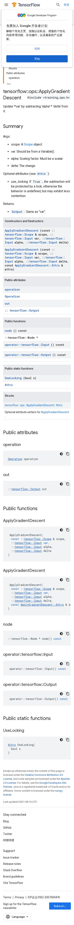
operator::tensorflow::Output (28, 355)
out (7, 303)
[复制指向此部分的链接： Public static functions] (56, 718)
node (9, 331)
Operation (12, 296)
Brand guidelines (13, 876)
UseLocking (14, 378)
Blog (6, 821)
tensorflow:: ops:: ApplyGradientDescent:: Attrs (33, 405)
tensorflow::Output (24, 310)
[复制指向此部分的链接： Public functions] (43, 509)
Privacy (19, 897)
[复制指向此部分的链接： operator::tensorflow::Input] (58, 654)
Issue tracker (11, 857)
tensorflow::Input (19, 238)
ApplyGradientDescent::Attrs (38, 265)
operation (12, 289)
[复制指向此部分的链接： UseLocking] (29, 730)
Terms (7, 897)
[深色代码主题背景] (61, 454)
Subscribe (60, 906)
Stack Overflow (12, 870)
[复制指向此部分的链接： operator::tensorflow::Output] (62, 685)
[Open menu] (6, 5)
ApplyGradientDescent (22, 230)
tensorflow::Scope (20, 234)
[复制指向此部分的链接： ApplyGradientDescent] (50, 521)
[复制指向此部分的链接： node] (17, 624)
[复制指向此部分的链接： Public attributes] (43, 433)
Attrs (42, 174)
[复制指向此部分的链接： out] (14, 475)
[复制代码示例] (68, 454)
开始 (37, 59)
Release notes (12, 863)
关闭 (37, 48)
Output (18, 212)
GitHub (7, 827)
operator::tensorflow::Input (28, 345)
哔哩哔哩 (8, 840)
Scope (29, 144)
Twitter (7, 834)
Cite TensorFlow (13, 882)
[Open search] (58, 4)
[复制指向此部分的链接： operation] (26, 445)
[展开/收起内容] (8, 82)
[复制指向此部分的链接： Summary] (28, 126)
